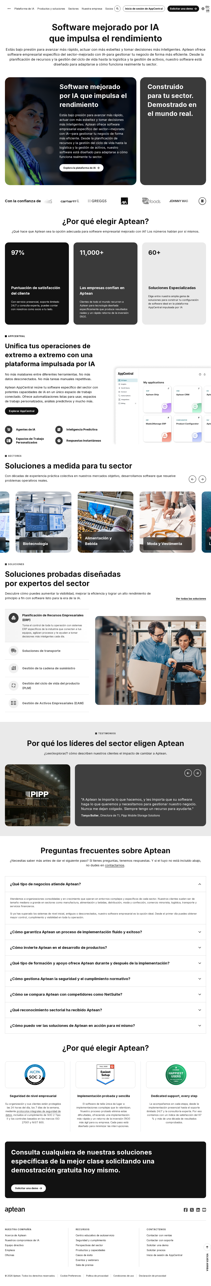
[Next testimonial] (197, 773)
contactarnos (114, 865)
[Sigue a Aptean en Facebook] (186, 1210)
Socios (109, 8)
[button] (43, 522)
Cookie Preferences (70, 1275)
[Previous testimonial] (188, 773)
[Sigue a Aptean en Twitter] (192, 1210)
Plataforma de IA (24, 8)
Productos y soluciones (51, 8)
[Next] (202, 479)
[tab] (47, 625)
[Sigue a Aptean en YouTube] (204, 1210)
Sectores (73, 8)
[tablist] (47, 660)
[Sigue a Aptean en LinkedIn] (198, 1210)
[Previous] (192, 479)
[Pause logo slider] (202, 201)
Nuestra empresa (92, 8)
